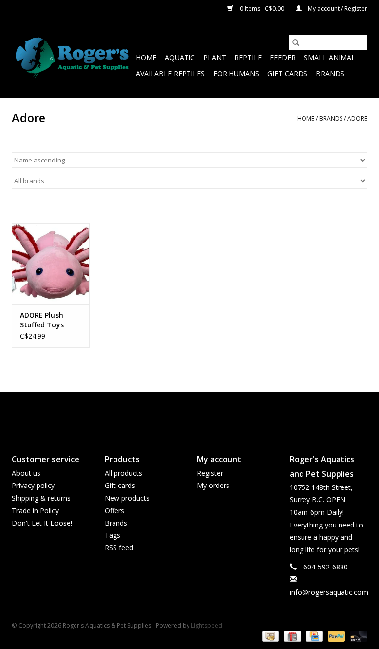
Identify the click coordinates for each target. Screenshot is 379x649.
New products (127, 498)
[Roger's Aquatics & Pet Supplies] (72, 58)
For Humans (236, 73)
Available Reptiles (170, 73)
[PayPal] (335, 636)
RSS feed (119, 547)
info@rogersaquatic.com (329, 592)
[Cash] (269, 636)
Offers (114, 510)
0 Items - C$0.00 (262, 8)
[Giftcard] (291, 636)
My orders (213, 485)
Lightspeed (206, 625)
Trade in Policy (35, 510)
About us (26, 473)
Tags (112, 535)
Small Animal (329, 57)
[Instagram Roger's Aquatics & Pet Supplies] (207, 415)
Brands (330, 73)
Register (210, 473)
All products (123, 473)
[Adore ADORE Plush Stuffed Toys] (51, 264)
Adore (357, 118)
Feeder (283, 57)
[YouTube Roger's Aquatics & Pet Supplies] (189, 415)
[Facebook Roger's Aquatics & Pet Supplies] (172, 415)
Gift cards (287, 73)
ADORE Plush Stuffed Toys (42, 319)
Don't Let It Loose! (42, 522)
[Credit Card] (313, 636)
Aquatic (180, 57)
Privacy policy (33, 485)
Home (146, 57)
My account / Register (336, 8)
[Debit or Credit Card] (356, 636)
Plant (214, 57)
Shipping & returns (41, 498)
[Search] (295, 42)
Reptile (248, 57)
